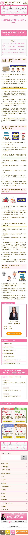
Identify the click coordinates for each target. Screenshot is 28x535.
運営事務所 (4, 500)
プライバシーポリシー (7, 503)
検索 (24, 457)
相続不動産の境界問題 (8, 353)
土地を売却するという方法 (8, 340)
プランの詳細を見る (7, 421)
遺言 (2, 476)
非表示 (15, 41)
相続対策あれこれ (5, 486)
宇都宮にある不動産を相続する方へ (11, 363)
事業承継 (3, 483)
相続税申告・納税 (5, 470)
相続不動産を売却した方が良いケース (12, 360)
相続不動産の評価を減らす (9, 350)
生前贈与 (3, 480)
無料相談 (3, 490)
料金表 (3, 496)
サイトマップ (4, 510)
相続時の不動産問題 (7, 343)
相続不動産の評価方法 (8, 347)
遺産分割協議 (4, 466)
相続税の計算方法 (5, 473)
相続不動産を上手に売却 (8, 356)
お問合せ (3, 493)
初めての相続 (4, 463)
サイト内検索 (7, 453)
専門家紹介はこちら (13, 333)
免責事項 (3, 506)
